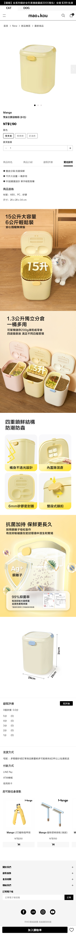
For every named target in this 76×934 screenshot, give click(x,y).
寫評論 (66, 703)
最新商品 (39, 25)
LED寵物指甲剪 (19, 832)
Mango (7, 112)
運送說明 (68, 162)
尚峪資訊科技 (45, 921)
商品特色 (7, 162)
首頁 (6, 25)
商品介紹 (28, 162)
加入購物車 (35, 930)
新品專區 (25, 25)
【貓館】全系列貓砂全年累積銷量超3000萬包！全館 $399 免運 (38, 2)
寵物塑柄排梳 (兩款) (53, 832)
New (14, 25)
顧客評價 (48, 162)
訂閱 (69, 897)
